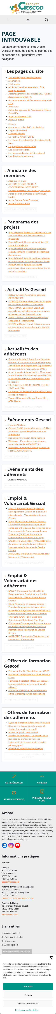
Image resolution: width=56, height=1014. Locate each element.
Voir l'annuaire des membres (20, 209)
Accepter (28, 986)
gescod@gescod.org (10, 882)
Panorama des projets (14, 937)
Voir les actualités (15, 336)
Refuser (28, 995)
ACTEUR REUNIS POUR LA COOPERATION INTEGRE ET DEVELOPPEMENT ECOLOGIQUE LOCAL (29, 187)
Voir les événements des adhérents (24, 485)
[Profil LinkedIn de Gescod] (4, 845)
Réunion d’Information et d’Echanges (26, 438)
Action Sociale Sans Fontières (23, 200)
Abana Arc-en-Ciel (17, 181)
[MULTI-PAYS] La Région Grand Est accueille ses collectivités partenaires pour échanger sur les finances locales (29, 311)
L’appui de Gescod (17, 130)
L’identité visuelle (16, 133)
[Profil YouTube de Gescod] (17, 845)
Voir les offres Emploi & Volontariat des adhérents (28, 646)
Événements (10, 941)
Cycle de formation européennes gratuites (29, 722)
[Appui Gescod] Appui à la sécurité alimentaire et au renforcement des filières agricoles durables (29, 267)
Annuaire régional (12, 933)
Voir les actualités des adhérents (23, 407)
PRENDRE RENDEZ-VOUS (16, 951)
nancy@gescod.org (10, 914)
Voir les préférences (28, 1003)
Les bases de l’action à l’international (26, 153)
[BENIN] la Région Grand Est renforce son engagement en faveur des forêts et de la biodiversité (29, 327)
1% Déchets (14, 81)
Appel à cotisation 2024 (19, 116)
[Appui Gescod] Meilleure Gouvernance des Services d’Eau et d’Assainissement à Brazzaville (29, 235)
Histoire (12, 124)
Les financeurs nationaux (20, 156)
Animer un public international (23, 732)
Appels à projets (16, 119)
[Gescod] (28, 7)
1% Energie (14, 84)
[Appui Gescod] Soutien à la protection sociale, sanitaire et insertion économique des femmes (28, 251)
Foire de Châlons (17, 425)
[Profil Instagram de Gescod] (11, 845)
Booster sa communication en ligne (25, 748)
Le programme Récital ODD (22, 146)
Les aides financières (18, 150)
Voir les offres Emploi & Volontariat (24, 563)
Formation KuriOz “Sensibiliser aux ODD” (28, 671)
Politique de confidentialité (26, 1010)
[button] (51, 958)
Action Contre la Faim (19, 203)
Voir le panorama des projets (21, 277)
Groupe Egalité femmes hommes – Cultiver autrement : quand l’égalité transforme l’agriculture (29, 431)
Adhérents (13, 106)
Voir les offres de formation (20, 700)
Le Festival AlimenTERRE (21, 137)
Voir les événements (16, 457)
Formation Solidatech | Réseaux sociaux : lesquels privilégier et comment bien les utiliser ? (28, 684)
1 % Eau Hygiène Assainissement (24, 77)
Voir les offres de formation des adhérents (28, 755)
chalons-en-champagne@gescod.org (17, 898)
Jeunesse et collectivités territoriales (26, 127)
